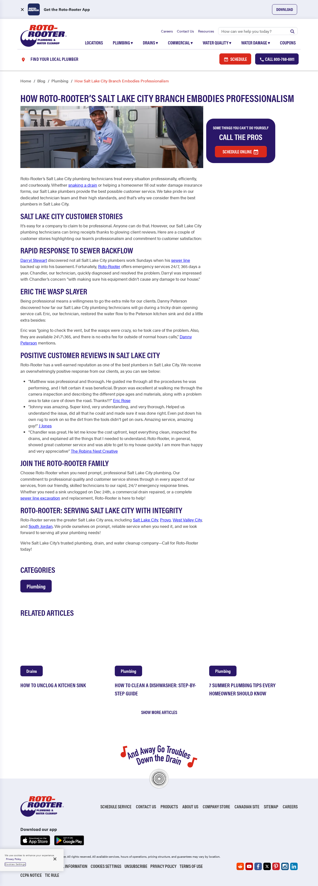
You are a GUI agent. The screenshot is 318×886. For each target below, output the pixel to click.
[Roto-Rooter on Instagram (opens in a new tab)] (285, 866)
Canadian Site (247, 806)
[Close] (54, 858)
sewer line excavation (40, 498)
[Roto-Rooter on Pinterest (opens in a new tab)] (276, 866)
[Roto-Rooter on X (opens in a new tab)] (267, 866)
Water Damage (255, 42)
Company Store (216, 806)
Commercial (180, 42)
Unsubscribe (135, 866)
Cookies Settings (106, 866)
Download (284, 9)
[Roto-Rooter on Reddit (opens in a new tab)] (240, 866)
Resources (206, 31)
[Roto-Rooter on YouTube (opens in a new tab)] (249, 866)
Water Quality (217, 42)
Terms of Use (191, 866)
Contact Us (185, 31)
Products (169, 806)
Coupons (288, 42)
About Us (190, 806)
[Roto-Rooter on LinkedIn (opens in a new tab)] (294, 866)
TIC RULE (52, 875)
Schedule (238, 59)
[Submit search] (292, 31)
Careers (167, 31)
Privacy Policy (163, 866)
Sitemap (271, 806)
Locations (94, 42)
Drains (150, 42)
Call (279, 59)
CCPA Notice (31, 875)
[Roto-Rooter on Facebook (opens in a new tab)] (258, 866)
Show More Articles (159, 712)
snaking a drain (82, 185)
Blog (41, 81)
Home (25, 81)
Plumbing (123, 42)
